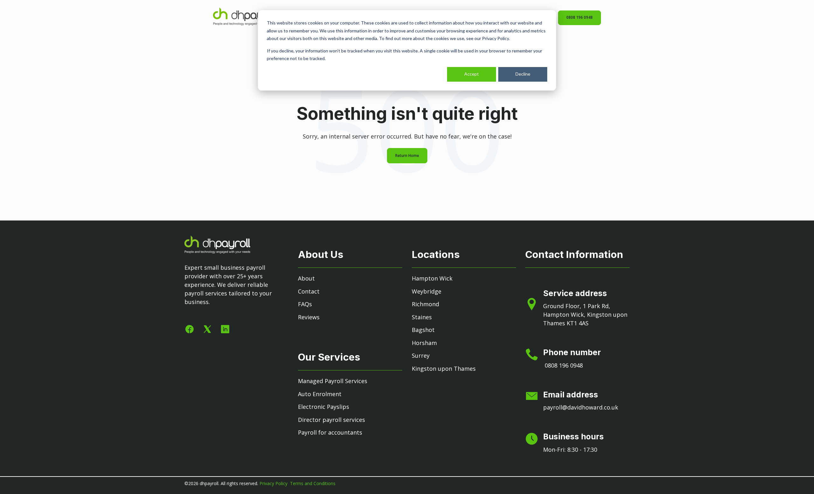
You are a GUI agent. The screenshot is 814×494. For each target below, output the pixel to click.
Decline (522, 74)
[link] (246, 23)
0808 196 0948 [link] (579, 17)
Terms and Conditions (312, 483)
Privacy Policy (274, 483)
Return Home (407, 155)
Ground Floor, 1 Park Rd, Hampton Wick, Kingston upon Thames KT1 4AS (585, 314)
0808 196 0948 (564, 365)
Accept (471, 74)
